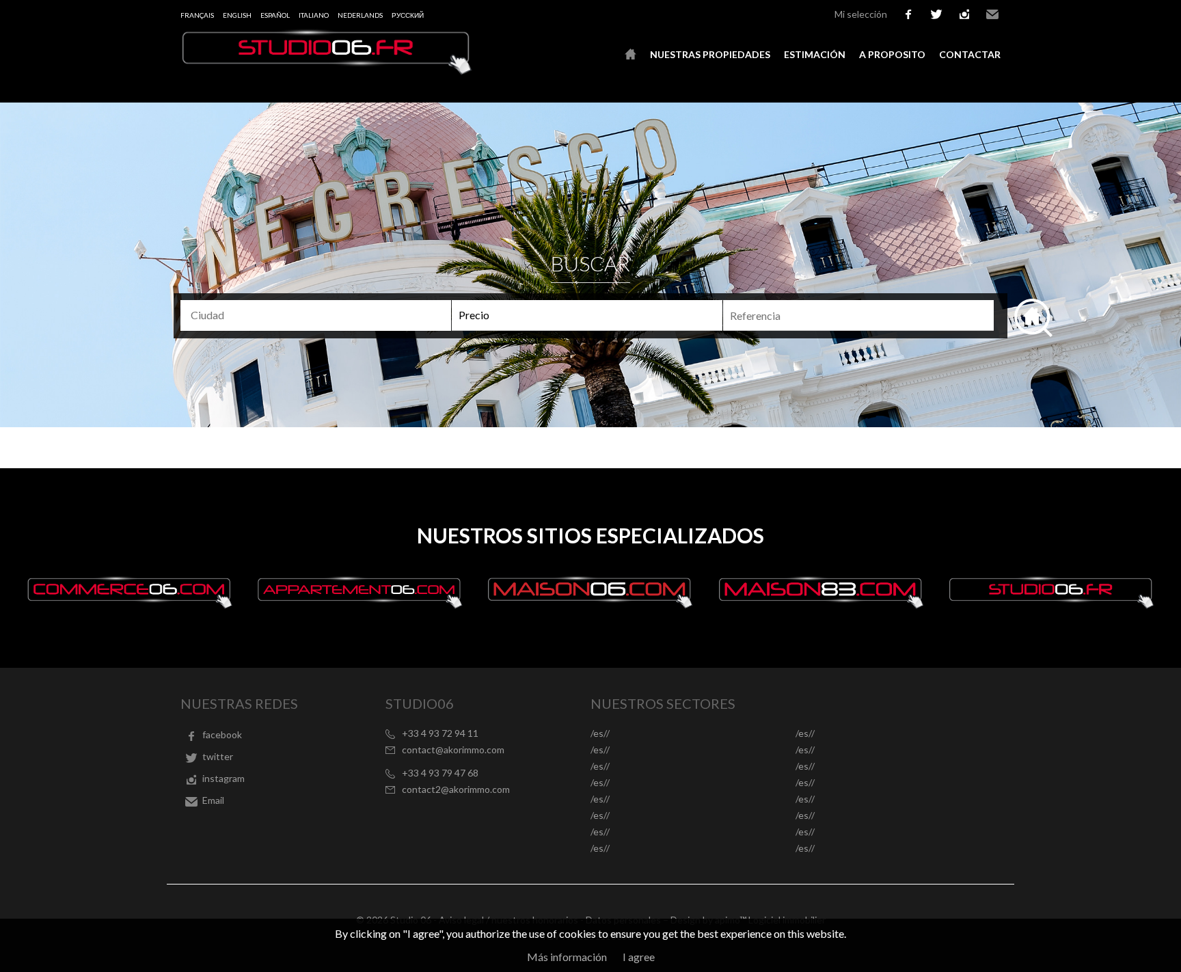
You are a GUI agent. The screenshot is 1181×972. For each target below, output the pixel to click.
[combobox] (315, 315)
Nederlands (360, 15)
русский (408, 15)
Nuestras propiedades (710, 54)
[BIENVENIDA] (630, 54)
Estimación (814, 54)
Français (197, 15)
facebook (908, 14)
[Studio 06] (327, 70)
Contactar (970, 54)
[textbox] (321, 315)
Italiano (314, 15)
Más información (567, 956)
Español (275, 15)
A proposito (892, 54)
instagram (964, 14)
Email (992, 14)
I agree (639, 956)
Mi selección (860, 14)
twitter (936, 14)
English (237, 15)
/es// (600, 733)
